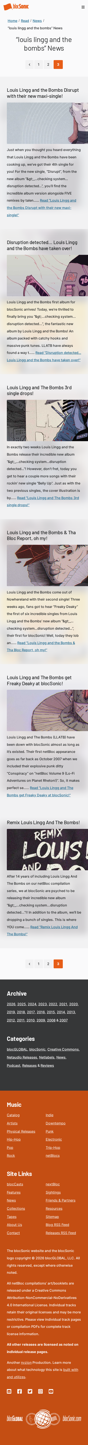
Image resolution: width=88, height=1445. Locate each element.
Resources (54, 1208)
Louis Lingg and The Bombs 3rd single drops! (39, 390)
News (61, 1057)
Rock (11, 1155)
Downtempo (56, 1123)
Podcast (13, 1065)
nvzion (26, 1362)
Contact (13, 1233)
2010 (30, 1020)
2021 (63, 1004)
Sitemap (52, 1217)
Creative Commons (63, 1049)
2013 (71, 1012)
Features (14, 1192)
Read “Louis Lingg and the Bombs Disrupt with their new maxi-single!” (41, 207)
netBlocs (53, 1155)
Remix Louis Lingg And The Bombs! (43, 822)
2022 (53, 1004)
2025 (21, 1004)
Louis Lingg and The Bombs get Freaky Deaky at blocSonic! (39, 680)
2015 (51, 1012)
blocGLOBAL (17, 1049)
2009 (41, 1020)
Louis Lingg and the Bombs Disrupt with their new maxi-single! (43, 93)
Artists (12, 1123)
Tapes (11, 1217)
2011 (21, 1020)
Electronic (54, 1139)
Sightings (53, 1192)
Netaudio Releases (22, 1057)
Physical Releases (21, 1131)
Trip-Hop (53, 1147)
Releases (29, 1065)
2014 (61, 1012)
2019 (11, 1012)
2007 (63, 1020)
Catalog (13, 1115)
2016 (41, 1012)
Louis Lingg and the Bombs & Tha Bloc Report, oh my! (41, 535)
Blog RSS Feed (57, 1224)
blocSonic (37, 1049)
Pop (10, 1147)
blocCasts (15, 1184)
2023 (42, 1004)
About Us (14, 1224)
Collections (16, 1208)
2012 (11, 1020)
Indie (49, 1115)
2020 (73, 1004)
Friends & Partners (60, 1200)
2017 (31, 1012)
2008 (51, 1020)
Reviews (47, 1065)
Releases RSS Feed (61, 1233)
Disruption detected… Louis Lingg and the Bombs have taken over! (42, 245)
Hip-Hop (14, 1139)
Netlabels (46, 1057)
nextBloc (53, 1184)
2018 (21, 1012)
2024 (32, 1004)
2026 (11, 1004)
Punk (50, 1131)
